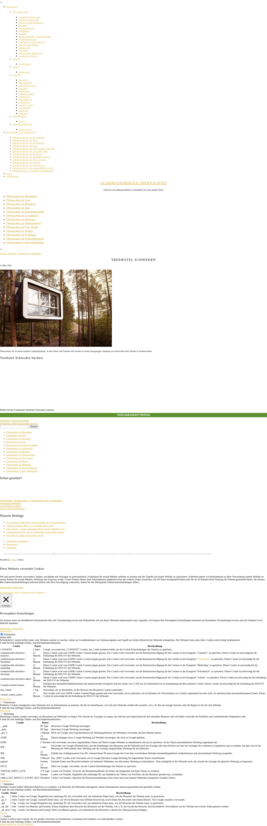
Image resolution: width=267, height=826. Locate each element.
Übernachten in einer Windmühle (32, 171)
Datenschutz (12, 544)
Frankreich (25, 83)
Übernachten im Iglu (25, 146)
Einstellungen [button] (6, 592)
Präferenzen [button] (203, 659)
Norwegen (25, 97)
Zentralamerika (22, 124)
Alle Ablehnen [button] (38, 592)
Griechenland (27, 86)
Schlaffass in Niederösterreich (14, 420)
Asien (15, 67)
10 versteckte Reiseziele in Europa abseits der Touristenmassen (36, 522)
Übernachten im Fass (25, 140)
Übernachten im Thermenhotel (31, 157)
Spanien (23, 113)
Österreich (25, 100)
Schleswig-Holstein (31, 53)
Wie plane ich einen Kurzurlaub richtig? (25, 535)
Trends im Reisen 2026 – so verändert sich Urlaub (30, 526)
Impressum (12, 176)
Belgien (23, 80)
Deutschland (20, 12)
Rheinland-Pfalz (29, 45)
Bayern (23, 26)
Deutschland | (7, 500)
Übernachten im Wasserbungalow (33, 168)
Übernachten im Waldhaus (28, 165)
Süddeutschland (29, 20)
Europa (16, 75)
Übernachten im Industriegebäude (33, 149)
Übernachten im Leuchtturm (30, 151)
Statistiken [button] (5, 781)
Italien (23, 88)
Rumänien (24, 102)
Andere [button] (3, 813)
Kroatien (24, 91)
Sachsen (23, 51)
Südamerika (19, 116)
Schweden (24, 108)
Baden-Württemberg (31, 23)
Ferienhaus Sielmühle (10, 503)
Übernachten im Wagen (26, 163)
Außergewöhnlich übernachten (133, 183)
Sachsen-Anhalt (28, 56)
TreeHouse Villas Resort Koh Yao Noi (18, 423)
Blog (9, 174)
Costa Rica (25, 129)
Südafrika (25, 64)
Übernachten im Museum (27, 154)
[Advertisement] (133, 384)
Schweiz (23, 111)
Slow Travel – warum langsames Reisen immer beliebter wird (35, 529)
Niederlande (26, 94)
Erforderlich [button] (6, 631)
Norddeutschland (30, 17)
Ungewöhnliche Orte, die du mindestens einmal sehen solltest (35, 532)
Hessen (23, 34)
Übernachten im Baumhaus (28, 138)
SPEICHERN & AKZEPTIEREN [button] (17, 824)
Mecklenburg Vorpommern (35, 37)
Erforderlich (9, 634)
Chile (22, 121)
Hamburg (24, 31)
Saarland (24, 48)
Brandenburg (27, 28)
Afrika (16, 59)
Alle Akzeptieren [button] (22, 592)
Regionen (11, 7)
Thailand (24, 72)
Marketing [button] (5, 710)
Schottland (26, 105)
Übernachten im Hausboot (28, 143)
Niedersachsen (28, 39)
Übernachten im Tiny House (29, 160)
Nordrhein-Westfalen (32, 42)
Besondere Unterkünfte (21, 132)
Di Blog (13, 560)
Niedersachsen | (22, 500)
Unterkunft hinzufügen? (17, 541)
